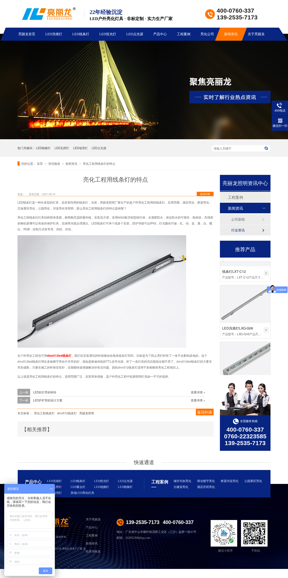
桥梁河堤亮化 (229, 481)
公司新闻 (238, 219)
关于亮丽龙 (256, 34)
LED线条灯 (80, 34)
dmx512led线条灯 (59, 355)
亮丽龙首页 (26, 34)
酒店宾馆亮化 (206, 487)
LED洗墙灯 (53, 34)
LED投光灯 (107, 34)
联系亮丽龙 (93, 551)
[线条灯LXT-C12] (266, 268)
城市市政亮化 (182, 481)
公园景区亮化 (253, 481)
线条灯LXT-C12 (234, 265)
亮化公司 (207, 34)
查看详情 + (198, 392)
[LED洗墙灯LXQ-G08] (245, 298)
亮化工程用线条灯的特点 (99, 163)
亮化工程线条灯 (44, 413)
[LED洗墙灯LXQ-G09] (245, 355)
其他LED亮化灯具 (82, 492)
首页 (40, 163)
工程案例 (183, 34)
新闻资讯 (231, 34)
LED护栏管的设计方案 (47, 400)
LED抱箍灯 (43, 148)
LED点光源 (134, 34)
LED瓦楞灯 (62, 148)
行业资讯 (238, 230)
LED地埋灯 (80, 148)
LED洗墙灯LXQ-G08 (237, 322)
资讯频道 (54, 163)
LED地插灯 (101, 487)
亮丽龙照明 (86, 413)
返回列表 (205, 194)
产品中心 (160, 34)
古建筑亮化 (181, 487)
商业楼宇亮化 (206, 481)
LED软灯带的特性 (45, 392)
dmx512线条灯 (67, 413)
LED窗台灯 (78, 487)
